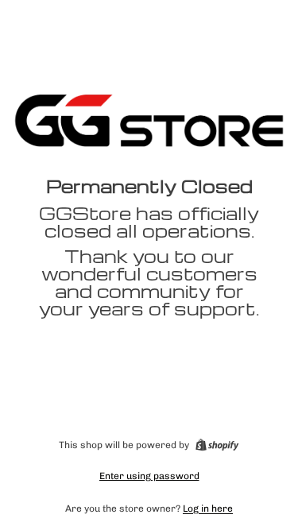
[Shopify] (216, 445)
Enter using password (149, 476)
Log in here (208, 508)
